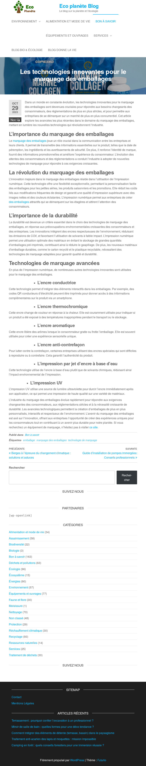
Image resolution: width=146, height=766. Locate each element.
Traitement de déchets (23, 655)
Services (101, 35)
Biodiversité (16, 544)
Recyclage (15, 636)
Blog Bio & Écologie (27, 50)
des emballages (19, 202)
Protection (15, 624)
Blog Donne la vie (62, 50)
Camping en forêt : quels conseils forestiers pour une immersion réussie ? (58, 745)
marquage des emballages (29, 141)
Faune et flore (17, 600)
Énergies (14, 581)
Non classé (16, 618)
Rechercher (17, 467)
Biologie (14, 550)
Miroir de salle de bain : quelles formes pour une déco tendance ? (53, 727)
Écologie (14, 569)
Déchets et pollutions (22, 563)
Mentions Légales (23, 703)
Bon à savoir (106, 21)
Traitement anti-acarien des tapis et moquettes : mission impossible (54, 739)
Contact (16, 697)
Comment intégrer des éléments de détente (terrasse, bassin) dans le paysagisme (63, 733)
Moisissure (16, 606)
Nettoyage (15, 612)
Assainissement (19, 538)
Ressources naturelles (23, 643)
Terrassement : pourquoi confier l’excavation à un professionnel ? (52, 720)
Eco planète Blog (78, 5)
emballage (29, 440)
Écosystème (16, 575)
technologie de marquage (82, 440)
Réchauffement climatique (25, 630)
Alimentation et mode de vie (68, 21)
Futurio (101, 760)
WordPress (77, 760)
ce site (93, 427)
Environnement (24, 21)
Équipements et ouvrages (67, 35)
